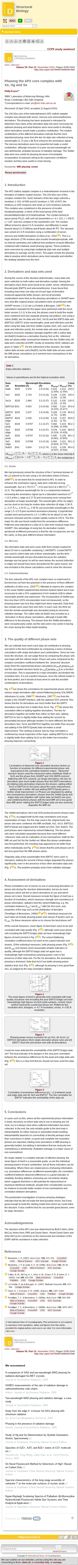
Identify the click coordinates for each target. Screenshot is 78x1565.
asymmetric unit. (46, 222)
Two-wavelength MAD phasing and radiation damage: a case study (38, 1400)
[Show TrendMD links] (72, 1517)
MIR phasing (23, 166)
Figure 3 (39, 1034)
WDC (28, 20)
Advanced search (59, 1551)
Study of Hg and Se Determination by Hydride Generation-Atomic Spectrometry (37, 1437)
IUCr (12, 20)
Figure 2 (39, 994)
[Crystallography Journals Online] (5, 21)
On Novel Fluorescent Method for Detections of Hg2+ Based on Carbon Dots (38, 1466)
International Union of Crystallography (44, 1556)
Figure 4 (39, 1090)
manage (57, 1562)
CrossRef (61, 1258)
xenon (34, 166)
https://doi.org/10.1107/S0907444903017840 (54, 70)
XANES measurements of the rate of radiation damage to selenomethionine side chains (36, 1387)
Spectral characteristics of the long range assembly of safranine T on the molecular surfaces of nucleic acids (35, 1482)
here (12, 1331)
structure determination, (42, 278)
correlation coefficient (25, 662)
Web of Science (25, 1261)
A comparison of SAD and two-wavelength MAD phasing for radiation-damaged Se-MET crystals (37, 1374)
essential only (41, 1562)
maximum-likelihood (15, 1185)
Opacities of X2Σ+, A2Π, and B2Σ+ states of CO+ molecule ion (38, 1449)
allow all (26, 1562)
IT (20, 20)
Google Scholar (59, 1261)
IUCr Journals (42, 1261)
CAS (12, 1261)
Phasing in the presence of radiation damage (29, 1423)
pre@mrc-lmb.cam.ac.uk (43, 103)
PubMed (14, 1280)
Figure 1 (39, 763)
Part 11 (32, 67)
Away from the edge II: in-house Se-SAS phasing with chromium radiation (34, 1412)
